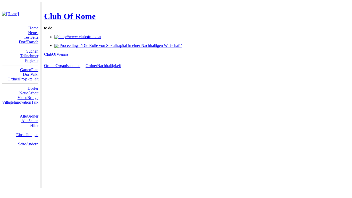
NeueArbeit (28, 93)
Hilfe (34, 125)
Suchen (32, 51)
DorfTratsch (28, 42)
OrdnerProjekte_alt (22, 79)
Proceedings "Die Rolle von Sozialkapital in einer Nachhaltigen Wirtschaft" (120, 45)
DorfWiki (30, 74)
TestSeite (31, 37)
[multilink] (82, 65)
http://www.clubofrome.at (79, 37)
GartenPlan (29, 70)
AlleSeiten (29, 121)
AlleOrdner (29, 116)
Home (33, 28)
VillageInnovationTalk (20, 102)
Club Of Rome (70, 16)
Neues (33, 32)
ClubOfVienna (56, 54)
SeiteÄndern (28, 144)
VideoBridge (28, 97)
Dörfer (33, 88)
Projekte (31, 60)
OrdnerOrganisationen (62, 65)
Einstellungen (27, 135)
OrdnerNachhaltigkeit (103, 65)
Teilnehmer (29, 56)
